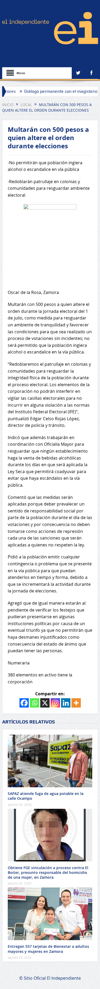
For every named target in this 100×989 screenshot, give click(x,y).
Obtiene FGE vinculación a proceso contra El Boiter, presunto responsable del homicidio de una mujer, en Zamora (48, 872)
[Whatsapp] (34, 703)
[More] (76, 703)
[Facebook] (24, 703)
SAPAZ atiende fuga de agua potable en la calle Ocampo (45, 796)
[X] (45, 703)
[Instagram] (55, 703)
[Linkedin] (65, 703)
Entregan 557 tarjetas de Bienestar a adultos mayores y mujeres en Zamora (48, 949)
